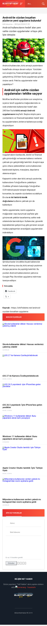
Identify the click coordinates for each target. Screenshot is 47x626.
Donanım (6, 442)
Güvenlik (6, 350)
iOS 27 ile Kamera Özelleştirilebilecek (21, 376)
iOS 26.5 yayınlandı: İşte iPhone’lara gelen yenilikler (22, 406)
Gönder (11, 563)
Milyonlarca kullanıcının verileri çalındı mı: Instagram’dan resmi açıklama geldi (22, 500)
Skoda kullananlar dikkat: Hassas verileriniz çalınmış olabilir (23, 345)
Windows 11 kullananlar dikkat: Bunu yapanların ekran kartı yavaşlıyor (20, 437)
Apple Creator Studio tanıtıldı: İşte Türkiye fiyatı (23, 469)
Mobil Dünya (7, 379)
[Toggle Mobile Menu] (21, 4)
